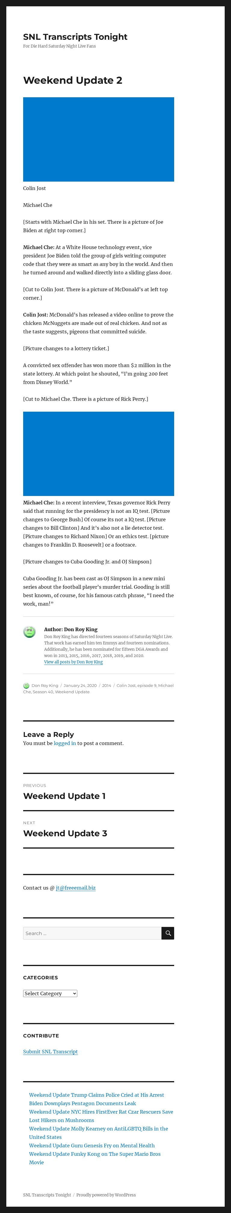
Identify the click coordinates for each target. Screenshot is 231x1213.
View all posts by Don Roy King (73, 662)
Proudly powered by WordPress (106, 1195)
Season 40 (43, 691)
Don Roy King (45, 685)
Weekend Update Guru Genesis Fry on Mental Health (92, 1146)
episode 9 (146, 685)
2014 (106, 685)
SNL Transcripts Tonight (75, 37)
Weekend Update (72, 691)
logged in (65, 743)
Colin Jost (126, 685)
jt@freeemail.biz (76, 888)
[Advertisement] (100, 140)
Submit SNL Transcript (50, 1052)
